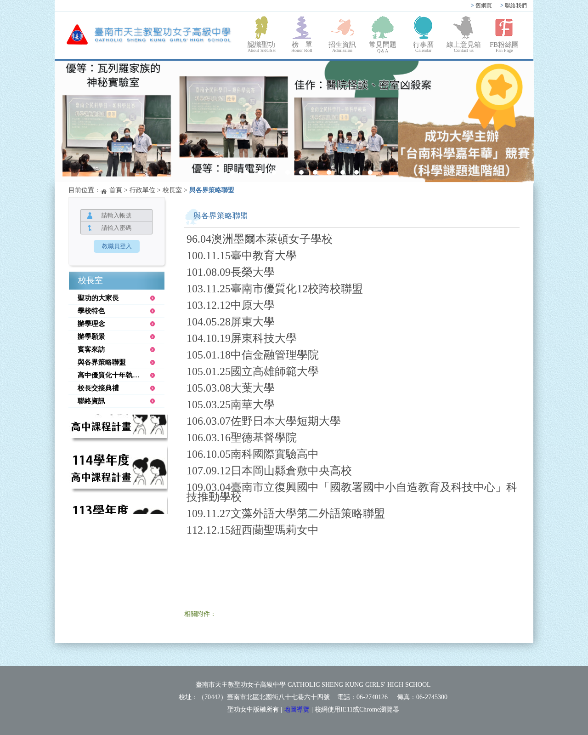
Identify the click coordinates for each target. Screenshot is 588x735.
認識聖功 (262, 47)
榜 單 (301, 47)
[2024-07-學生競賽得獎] (294, 122)
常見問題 (382, 47)
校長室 (172, 190)
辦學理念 (91, 323)
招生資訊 (342, 47)
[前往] (118, 428)
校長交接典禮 (98, 388)
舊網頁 (481, 5)
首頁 (115, 190)
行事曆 (423, 47)
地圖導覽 (297, 709)
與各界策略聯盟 (102, 362)
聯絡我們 (513, 5)
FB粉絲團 (504, 47)
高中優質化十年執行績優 (115, 375)
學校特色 (91, 310)
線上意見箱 (464, 47)
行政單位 (142, 190)
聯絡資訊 (91, 401)
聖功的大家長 (98, 298)
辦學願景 (91, 336)
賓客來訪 (91, 349)
